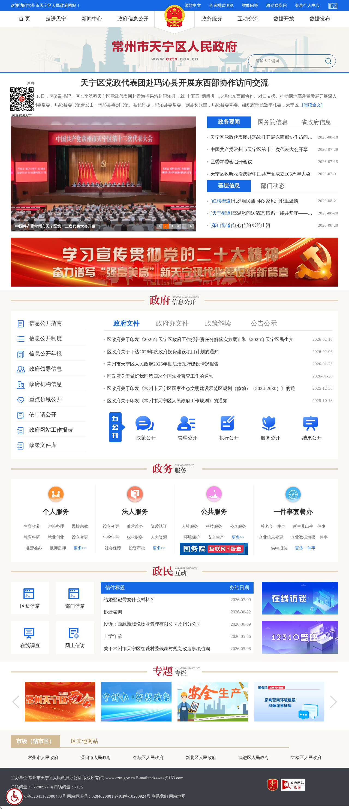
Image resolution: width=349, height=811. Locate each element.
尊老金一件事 (273, 526)
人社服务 (190, 526)
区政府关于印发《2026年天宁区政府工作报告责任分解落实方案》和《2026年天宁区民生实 (200, 339)
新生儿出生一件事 (309, 526)
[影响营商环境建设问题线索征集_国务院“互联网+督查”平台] (289, 701)
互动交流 (247, 18)
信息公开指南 (45, 323)
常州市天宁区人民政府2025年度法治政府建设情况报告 (163, 364)
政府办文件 (172, 323)
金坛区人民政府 (148, 757)
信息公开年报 (45, 354)
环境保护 (192, 537)
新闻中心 (92, 18)
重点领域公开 (45, 399)
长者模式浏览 (221, 5)
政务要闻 (229, 122)
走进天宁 (56, 18)
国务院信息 (273, 122)
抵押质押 (58, 548)
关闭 (30, 83)
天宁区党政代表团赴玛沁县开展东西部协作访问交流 (174, 82)
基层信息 (229, 185)
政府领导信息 (45, 369)
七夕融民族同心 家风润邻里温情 (254, 201)
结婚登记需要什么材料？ (129, 599)
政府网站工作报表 (51, 430)
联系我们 (160, 796)
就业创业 (56, 537)
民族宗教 (80, 526)
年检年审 (111, 537)
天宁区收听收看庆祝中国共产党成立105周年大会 (260, 174)
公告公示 (264, 323)
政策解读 (218, 323)
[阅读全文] (312, 105)
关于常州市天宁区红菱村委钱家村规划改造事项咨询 (157, 648)
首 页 (24, 18)
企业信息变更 (271, 537)
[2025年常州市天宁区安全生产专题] (212, 701)
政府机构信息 (45, 384)
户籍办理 (56, 526)
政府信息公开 (133, 18)
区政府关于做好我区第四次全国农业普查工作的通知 (160, 376)
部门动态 (273, 185)
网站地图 (177, 796)
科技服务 (214, 526)
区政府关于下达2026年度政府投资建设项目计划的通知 (163, 351)
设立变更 (80, 537)
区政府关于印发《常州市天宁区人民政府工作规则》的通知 (167, 400)
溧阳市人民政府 (95, 757)
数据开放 (283, 18)
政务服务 (211, 18)
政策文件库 (42, 445)
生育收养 (32, 526)
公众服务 (238, 526)
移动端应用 (276, 5)
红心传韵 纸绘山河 (240, 225)
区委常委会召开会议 (231, 161)
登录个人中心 (307, 5)
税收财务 (135, 537)
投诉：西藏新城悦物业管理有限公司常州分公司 (152, 624)
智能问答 (250, 5)
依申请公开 (42, 414)
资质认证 (159, 526)
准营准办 (34, 548)
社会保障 (113, 548)
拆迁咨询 (113, 612)
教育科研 (32, 537)
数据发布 (319, 18)
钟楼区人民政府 (306, 757)
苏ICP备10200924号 (133, 796)
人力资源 (159, 537)
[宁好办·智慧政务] (136, 701)
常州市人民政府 (43, 757)
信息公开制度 (45, 338)
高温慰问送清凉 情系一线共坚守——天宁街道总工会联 (262, 213)
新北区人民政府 (201, 757)
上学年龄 (113, 636)
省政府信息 (316, 122)
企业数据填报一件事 (309, 537)
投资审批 (137, 548)
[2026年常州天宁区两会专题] (60, 701)
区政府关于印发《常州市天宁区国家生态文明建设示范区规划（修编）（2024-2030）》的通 (201, 388)
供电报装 (279, 548)
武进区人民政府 (253, 757)
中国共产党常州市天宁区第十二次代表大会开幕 (55, 226)
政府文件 (126, 323)
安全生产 (216, 537)
